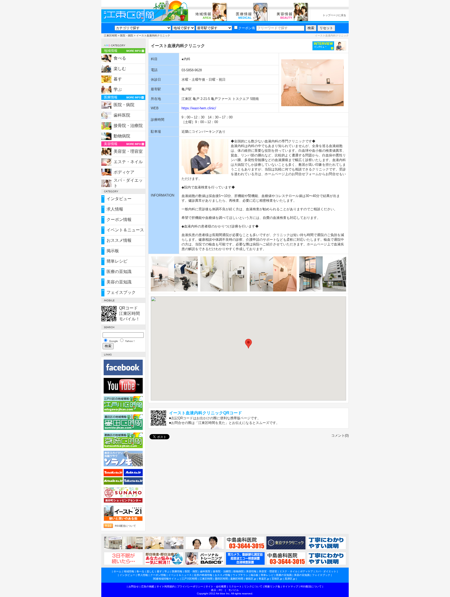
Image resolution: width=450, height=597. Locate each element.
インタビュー (119, 198)
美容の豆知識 (119, 282)
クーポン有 (246, 28)
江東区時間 (110, 35)
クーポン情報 (119, 219)
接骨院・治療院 (128, 125)
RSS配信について (125, 525)
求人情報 (115, 209)
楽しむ (120, 68)
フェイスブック (121, 292)
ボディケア (124, 172)
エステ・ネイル (128, 162)
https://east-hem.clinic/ (199, 108)
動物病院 (122, 136)
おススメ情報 (119, 240)
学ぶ (118, 89)
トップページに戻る (334, 15)
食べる (120, 58)
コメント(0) (340, 435)
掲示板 (113, 251)
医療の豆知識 (119, 271)
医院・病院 (126, 35)
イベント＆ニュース (125, 230)
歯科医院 (122, 115)
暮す (118, 79)
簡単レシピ (117, 261)
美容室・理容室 (128, 151)
